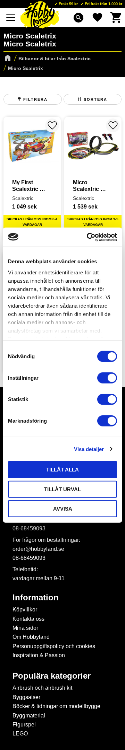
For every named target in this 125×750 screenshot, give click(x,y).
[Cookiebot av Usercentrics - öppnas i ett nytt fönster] (88, 236)
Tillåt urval (62, 489)
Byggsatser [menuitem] (26, 697)
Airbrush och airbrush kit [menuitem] (42, 688)
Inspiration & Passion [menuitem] (38, 655)
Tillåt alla (62, 470)
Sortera (95, 99)
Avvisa (62, 509)
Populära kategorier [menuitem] (51, 675)
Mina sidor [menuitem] (25, 628)
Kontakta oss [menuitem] (28, 619)
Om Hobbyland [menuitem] (31, 637)
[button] (11, 17)
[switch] (107, 377)
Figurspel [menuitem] (24, 724)
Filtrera (35, 99)
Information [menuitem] (35, 597)
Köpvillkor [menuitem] (24, 609)
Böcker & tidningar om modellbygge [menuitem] (56, 706)
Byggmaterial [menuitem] (28, 715)
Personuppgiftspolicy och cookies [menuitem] (53, 646)
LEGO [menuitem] (20, 733)
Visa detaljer (89, 449)
